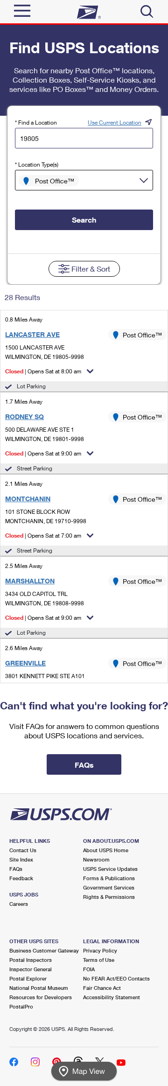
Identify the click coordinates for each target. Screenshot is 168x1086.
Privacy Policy (100, 950)
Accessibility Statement (111, 997)
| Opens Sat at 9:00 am (43, 453)
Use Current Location (114, 122)
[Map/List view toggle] (84, 1071)
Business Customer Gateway (44, 950)
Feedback (21, 878)
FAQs (15, 869)
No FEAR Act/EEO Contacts (116, 978)
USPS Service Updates (110, 869)
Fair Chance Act (102, 988)
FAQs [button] (84, 764)
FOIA (89, 969)
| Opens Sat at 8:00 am (43, 371)
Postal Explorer (28, 978)
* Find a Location (36, 122)
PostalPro (21, 1006)
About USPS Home (105, 850)
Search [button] (84, 219)
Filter (90, 268)
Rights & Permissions (109, 897)
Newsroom (96, 859)
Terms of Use (98, 960)
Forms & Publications (109, 878)
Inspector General (30, 969)
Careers (18, 904)
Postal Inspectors (30, 960)
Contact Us (22, 850)
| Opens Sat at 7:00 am (43, 535)
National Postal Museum (38, 988)
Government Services (108, 887)
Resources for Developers (40, 997)
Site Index (21, 859)
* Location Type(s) (36, 164)
